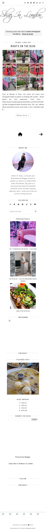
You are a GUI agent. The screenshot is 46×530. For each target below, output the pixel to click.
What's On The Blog (23, 46)
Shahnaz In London (20, 525)
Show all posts (27, 34)
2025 (23, 405)
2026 (23, 403)
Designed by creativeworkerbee (23, 528)
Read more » (23, 115)
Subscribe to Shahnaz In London (21, 463)
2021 (23, 408)
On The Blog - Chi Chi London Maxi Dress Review (23, 280)
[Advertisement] (23, 438)
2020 (23, 410)
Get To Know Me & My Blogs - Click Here (23, 249)
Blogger (27, 457)
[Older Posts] (41, 134)
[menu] (3, 2)
